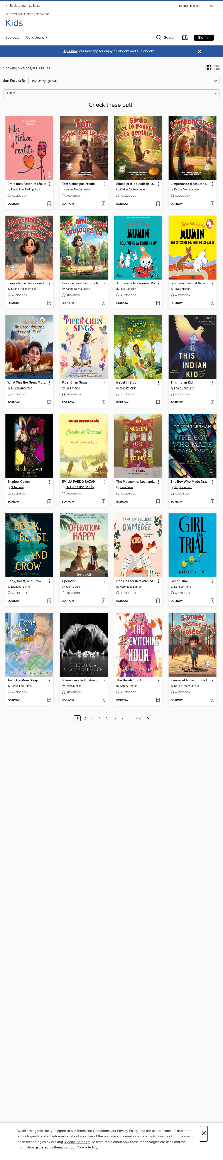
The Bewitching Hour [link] (132, 680)
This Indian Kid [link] (182, 383)
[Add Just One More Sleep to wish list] (49, 700)
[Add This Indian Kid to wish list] (212, 403)
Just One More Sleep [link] (22, 680)
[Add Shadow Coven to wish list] (49, 502)
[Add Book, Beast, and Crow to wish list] (49, 601)
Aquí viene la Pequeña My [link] (135, 283)
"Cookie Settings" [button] (77, 1142)
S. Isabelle (17, 487)
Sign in (203, 37)
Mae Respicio (128, 388)
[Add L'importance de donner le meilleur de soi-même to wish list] (49, 303)
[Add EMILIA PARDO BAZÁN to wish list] (103, 502)
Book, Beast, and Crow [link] (24, 581)
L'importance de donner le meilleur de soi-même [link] (27, 283)
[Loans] (185, 38)
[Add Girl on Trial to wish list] (212, 601)
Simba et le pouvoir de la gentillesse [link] (136, 184)
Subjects (12, 37)
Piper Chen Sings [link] (74, 383)
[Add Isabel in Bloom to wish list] (158, 403)
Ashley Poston (128, 686)
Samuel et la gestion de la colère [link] (190, 680)
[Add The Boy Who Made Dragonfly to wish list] (212, 502)
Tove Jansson (128, 289)
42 (138, 718)
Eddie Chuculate (184, 388)
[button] (190, 6)
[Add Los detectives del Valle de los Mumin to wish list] (212, 303)
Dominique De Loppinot (25, 189)
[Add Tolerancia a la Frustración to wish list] (103, 700)
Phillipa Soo (73, 388)
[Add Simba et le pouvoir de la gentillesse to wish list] (158, 204)
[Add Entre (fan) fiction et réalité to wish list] (49, 204)
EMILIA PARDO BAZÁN (80, 487)
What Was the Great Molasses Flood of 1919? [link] (27, 383)
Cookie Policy (86, 1147)
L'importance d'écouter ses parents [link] (190, 184)
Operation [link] (69, 581)
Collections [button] (36, 37)
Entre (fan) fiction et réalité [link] (26, 184)
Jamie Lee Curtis (21, 686)
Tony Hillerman (183, 487)
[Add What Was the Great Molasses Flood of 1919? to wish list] (49, 403)
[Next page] (148, 718)
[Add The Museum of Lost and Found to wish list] (158, 502)
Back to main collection (25, 6)
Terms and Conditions (93, 1131)
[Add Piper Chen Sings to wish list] (103, 403)
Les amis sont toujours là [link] (80, 283)
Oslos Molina (73, 686)
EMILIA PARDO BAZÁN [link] (79, 482)
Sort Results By (14, 81)
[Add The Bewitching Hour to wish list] (158, 700)
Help (210, 6)
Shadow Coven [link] (18, 482)
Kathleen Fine (182, 586)
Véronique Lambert (131, 586)
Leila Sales (126, 487)
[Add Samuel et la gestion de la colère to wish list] (212, 700)
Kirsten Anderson (21, 388)
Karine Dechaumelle (78, 189)
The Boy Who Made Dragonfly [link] (190, 482)
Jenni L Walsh (74, 586)
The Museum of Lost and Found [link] (136, 482)
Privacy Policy (127, 1131)
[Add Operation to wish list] (103, 601)
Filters (11, 93)
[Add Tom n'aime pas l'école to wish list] (103, 204)
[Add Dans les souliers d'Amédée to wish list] (158, 601)
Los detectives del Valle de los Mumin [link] (190, 283)
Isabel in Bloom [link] (127, 383)
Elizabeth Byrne (20, 586)
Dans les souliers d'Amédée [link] (136, 581)
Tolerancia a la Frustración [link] (81, 680)
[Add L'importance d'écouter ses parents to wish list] (212, 204)
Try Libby (71, 51)
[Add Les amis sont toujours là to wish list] (103, 303)
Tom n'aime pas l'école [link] (78, 184)
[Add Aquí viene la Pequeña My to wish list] (158, 303)
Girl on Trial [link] (179, 581)
